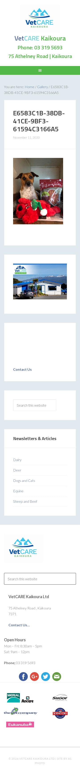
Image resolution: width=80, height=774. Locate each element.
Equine (18, 491)
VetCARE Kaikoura (40, 18)
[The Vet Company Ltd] (20, 711)
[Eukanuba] (20, 724)
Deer (17, 470)
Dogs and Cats (24, 480)
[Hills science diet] (60, 713)
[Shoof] (60, 697)
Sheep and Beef (25, 501)
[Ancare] (20, 697)
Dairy (17, 460)
